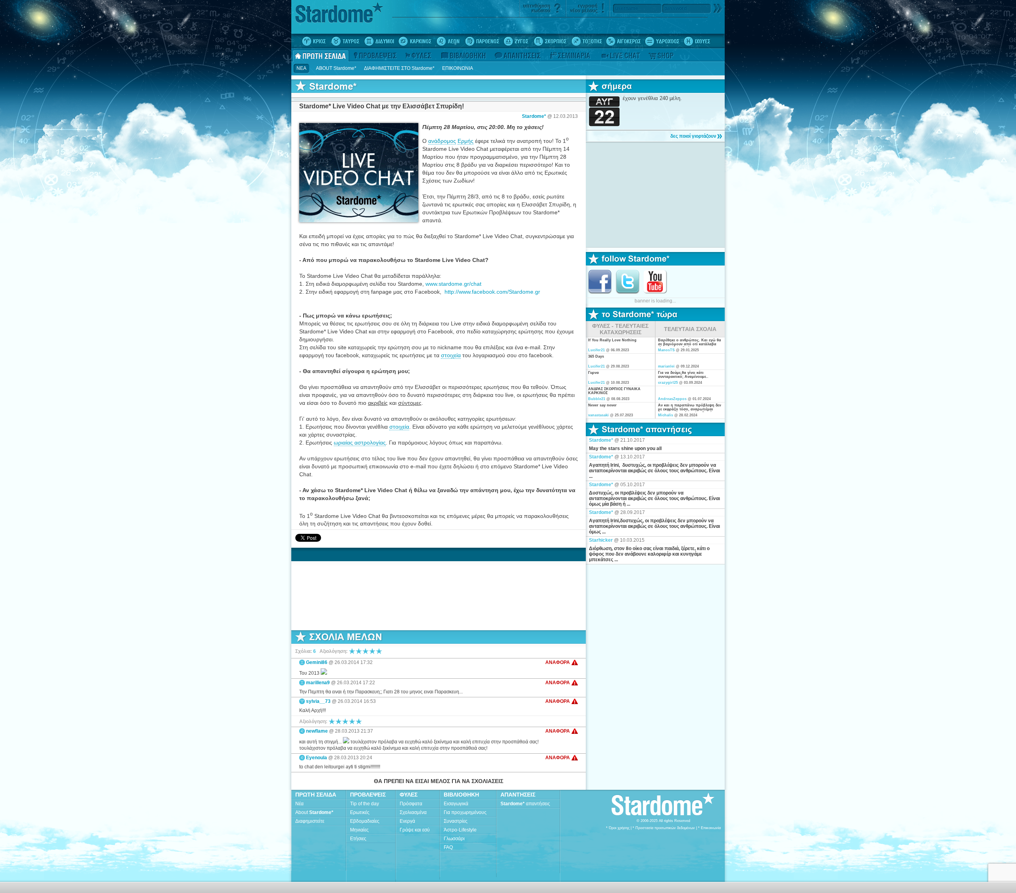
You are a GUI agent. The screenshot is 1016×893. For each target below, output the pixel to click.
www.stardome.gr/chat (453, 284)
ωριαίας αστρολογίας (360, 442)
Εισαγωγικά (456, 803)
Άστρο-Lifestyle (460, 830)
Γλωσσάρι (454, 838)
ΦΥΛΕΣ (409, 794)
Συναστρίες (456, 821)
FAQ (448, 847)
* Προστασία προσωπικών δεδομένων (664, 828)
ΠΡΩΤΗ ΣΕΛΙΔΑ (315, 794)
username (626, 8)
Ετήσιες (358, 838)
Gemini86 (316, 662)
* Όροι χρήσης (617, 828)
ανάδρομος (442, 141)
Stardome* (534, 116)
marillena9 (318, 682)
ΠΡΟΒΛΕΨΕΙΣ (368, 794)
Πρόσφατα (411, 803)
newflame (317, 731)
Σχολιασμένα (413, 812)
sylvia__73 (318, 701)
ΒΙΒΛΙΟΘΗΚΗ (461, 794)
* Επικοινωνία (709, 828)
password (675, 8)
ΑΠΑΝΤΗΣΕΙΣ (517, 794)
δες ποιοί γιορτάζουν (693, 136)
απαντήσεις (525, 803)
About (314, 812)
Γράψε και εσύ (415, 830)
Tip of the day (364, 803)
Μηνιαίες (359, 830)
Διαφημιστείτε (309, 821)
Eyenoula (316, 757)
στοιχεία (451, 355)
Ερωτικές (359, 812)
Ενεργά (407, 821)
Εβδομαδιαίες (364, 821)
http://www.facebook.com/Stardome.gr (492, 292)
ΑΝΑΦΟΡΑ (557, 662)
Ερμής (465, 141)
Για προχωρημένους (465, 812)
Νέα (299, 803)
